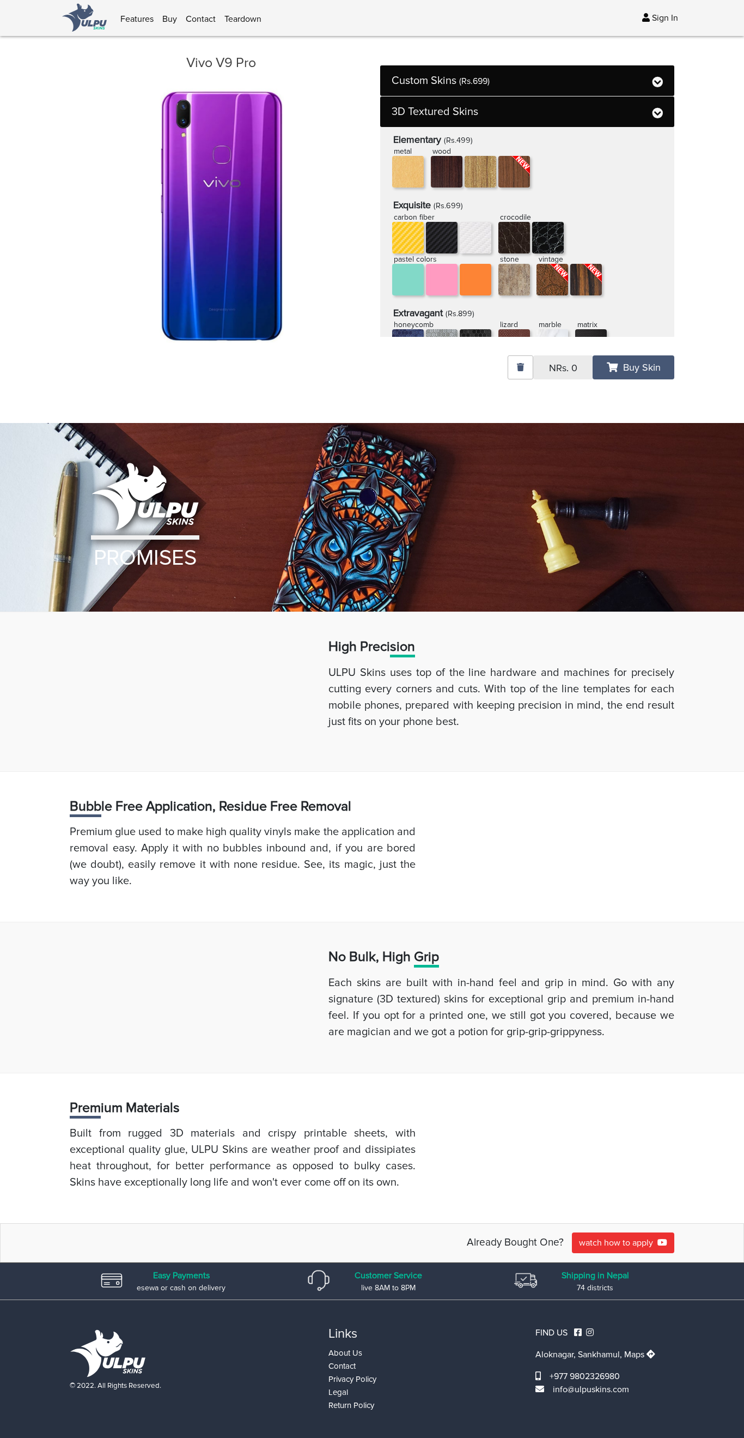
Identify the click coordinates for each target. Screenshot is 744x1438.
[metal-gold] (408, 172)
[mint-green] (408, 279)
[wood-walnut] (480, 172)
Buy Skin (639, 367)
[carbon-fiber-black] (442, 237)
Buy (169, 19)
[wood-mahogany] (446, 172)
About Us (345, 1353)
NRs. (563, 368)
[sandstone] (514, 279)
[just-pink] (442, 279)
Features (137, 19)
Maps (635, 1354)
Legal (338, 1392)
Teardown (242, 19)
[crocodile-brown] (514, 237)
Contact (201, 19)
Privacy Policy (352, 1379)
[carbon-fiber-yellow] (408, 237)
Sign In (664, 18)
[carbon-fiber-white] (475, 237)
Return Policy (351, 1405)
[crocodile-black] (548, 237)
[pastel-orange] (475, 279)
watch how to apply (618, 1242)
